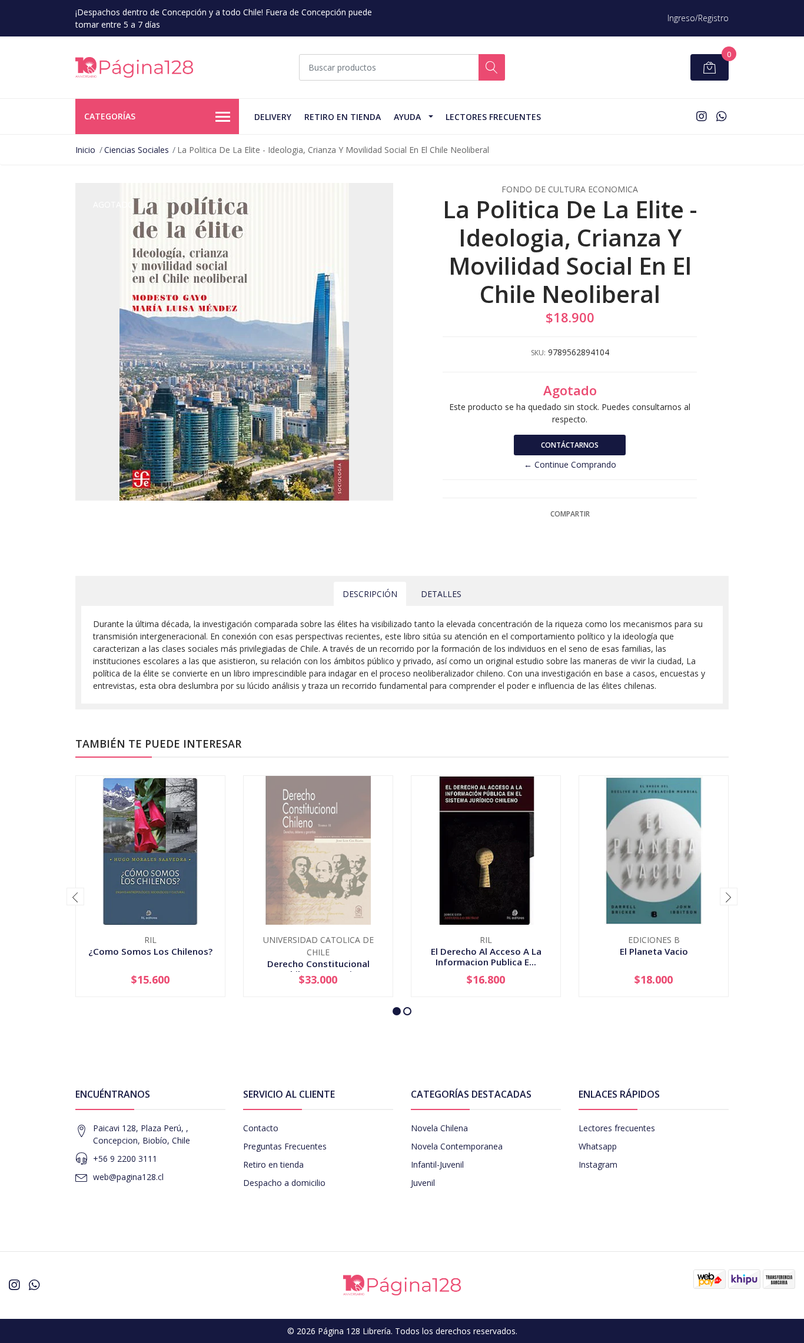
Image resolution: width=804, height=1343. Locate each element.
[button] (396, 1011)
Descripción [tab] (370, 593)
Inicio (85, 149)
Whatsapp (598, 1146)
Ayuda (407, 116)
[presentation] (75, 896)
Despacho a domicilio (284, 1182)
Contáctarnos (570, 445)
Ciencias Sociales (136, 149)
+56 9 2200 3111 (125, 1158)
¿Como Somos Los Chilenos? (150, 951)
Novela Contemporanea (457, 1146)
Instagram (598, 1164)
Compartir (570, 514)
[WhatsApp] (721, 116)
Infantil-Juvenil (437, 1164)
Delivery (272, 116)
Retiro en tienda (342, 116)
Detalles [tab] (441, 593)
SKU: (538, 353)
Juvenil (423, 1182)
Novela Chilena (439, 1128)
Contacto (260, 1128)
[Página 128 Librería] (134, 67)
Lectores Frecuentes (493, 116)
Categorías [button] (109, 116)
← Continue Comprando (570, 464)
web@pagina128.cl (128, 1176)
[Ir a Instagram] (701, 116)
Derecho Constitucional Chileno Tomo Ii (318, 969)
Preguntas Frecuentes (285, 1146)
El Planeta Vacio (654, 951)
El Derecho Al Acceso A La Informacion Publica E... (486, 956)
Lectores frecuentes (617, 1128)
